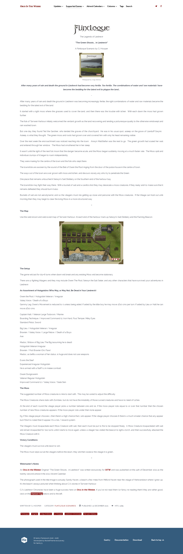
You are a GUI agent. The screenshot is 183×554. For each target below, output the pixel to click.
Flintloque (25, 514)
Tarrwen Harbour (90, 514)
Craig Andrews (46, 514)
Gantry (107, 540)
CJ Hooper (58, 514)
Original (35, 514)
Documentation (121, 540)
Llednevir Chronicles (73, 514)
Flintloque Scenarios (65, 506)
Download (137, 540)
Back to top (156, 540)
